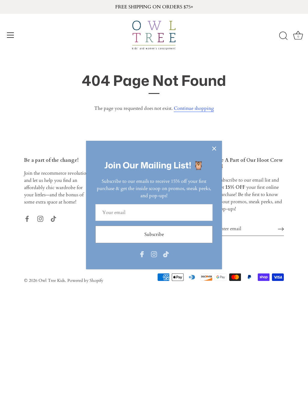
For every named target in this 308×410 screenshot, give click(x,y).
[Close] (214, 148)
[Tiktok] (166, 254)
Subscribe (154, 234)
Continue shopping (194, 108)
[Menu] (10, 35)
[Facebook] (142, 254)
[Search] (283, 36)
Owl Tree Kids (51, 280)
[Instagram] (154, 254)
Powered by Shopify (85, 280)
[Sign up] (281, 228)
